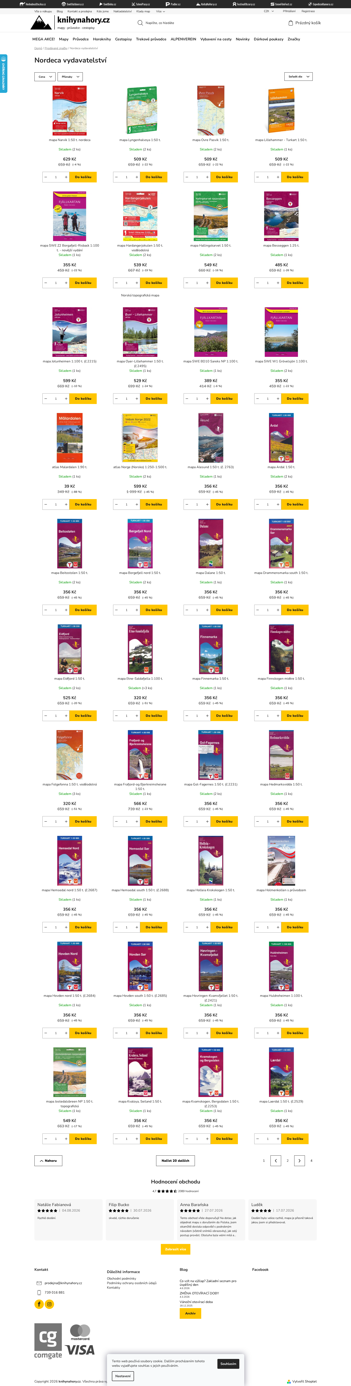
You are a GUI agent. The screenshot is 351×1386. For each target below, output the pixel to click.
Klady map (143, 11)
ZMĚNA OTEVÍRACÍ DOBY (199, 1293)
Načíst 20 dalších (175, 1160)
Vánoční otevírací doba (196, 1302)
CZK (267, 11)
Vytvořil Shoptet (304, 1381)
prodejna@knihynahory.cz (63, 1283)
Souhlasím (228, 1364)
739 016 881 (55, 1292)
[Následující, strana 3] (299, 1160)
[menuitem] (43, 39)
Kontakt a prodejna (80, 11)
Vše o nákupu (43, 11)
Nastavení (123, 1376)
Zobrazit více (175, 1249)
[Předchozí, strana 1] (275, 1160)
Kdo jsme (103, 11)
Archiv (190, 1313)
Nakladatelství (123, 11)
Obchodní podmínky (121, 1278)
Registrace (308, 11)
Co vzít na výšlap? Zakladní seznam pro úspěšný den (208, 1283)
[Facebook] (39, 1304)
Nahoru (51, 1160)
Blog (60, 11)
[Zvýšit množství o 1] (66, 177)
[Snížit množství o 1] (46, 177)
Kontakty (113, 1287)
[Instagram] (49, 1304)
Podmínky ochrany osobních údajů (132, 1283)
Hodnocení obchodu (175, 1181)
